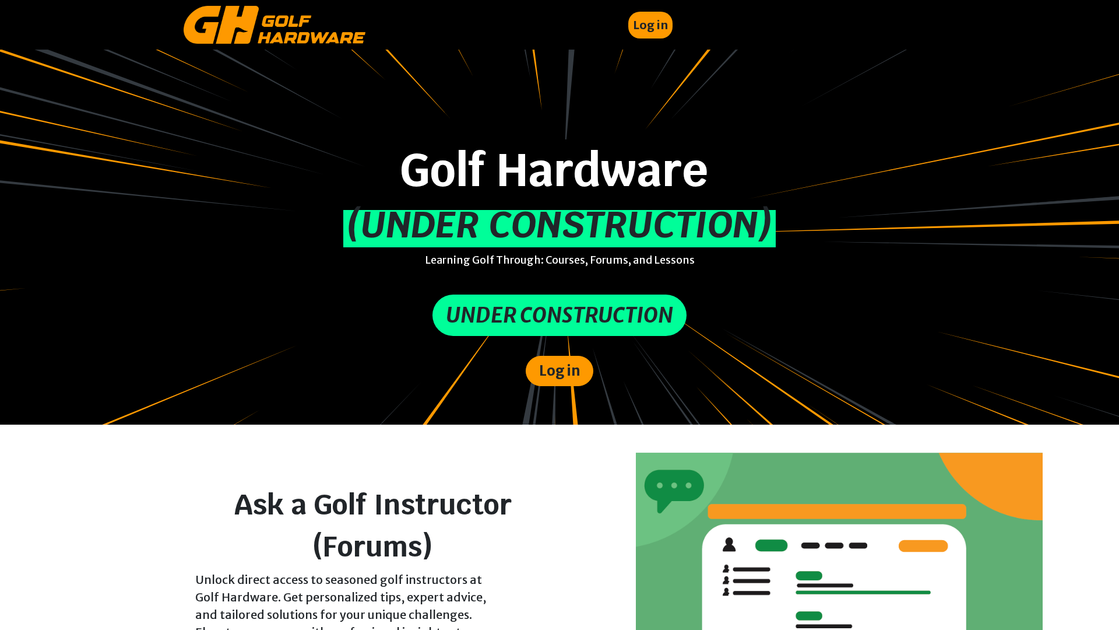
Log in (650, 25)
